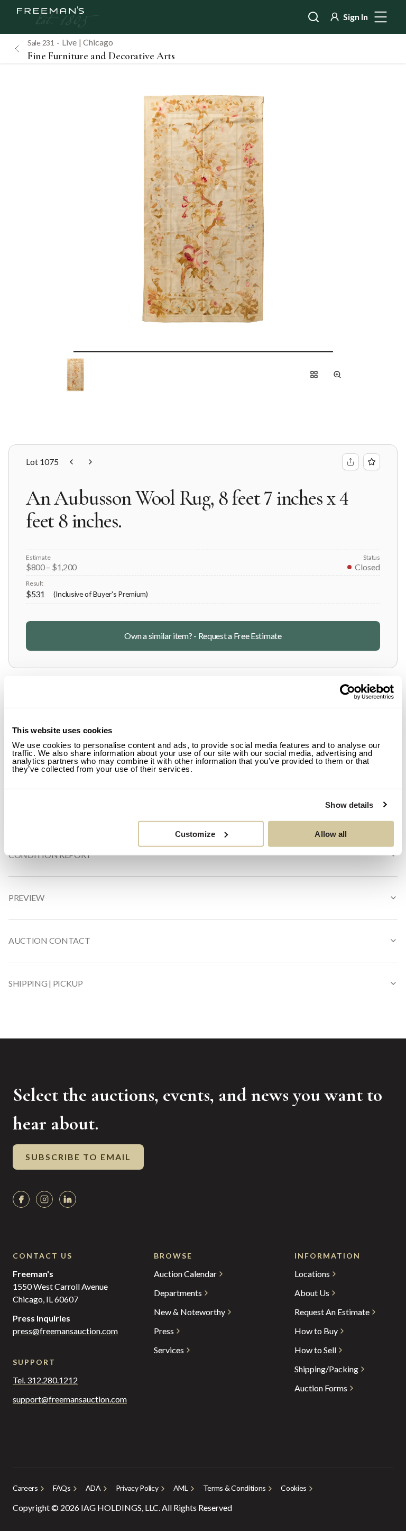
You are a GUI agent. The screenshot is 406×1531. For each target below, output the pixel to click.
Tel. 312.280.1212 (45, 1380)
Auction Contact (49, 940)
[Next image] (341, 351)
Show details (349, 805)
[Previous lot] (71, 461)
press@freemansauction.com (65, 1331)
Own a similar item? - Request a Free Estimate (202, 636)
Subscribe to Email (78, 1157)
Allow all (331, 833)
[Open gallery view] (314, 374)
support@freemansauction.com (62, 1399)
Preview (26, 897)
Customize (195, 833)
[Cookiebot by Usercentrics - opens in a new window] (347, 692)
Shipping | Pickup (45, 983)
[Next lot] (90, 461)
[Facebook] (21, 1199)
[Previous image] (65, 351)
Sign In (355, 17)
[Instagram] (44, 1199)
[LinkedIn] (67, 1199)
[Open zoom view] (337, 374)
